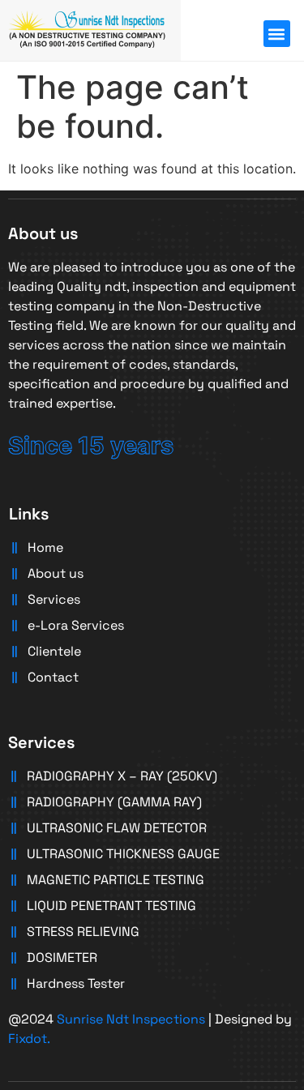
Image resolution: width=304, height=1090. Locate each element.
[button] (276, 33)
